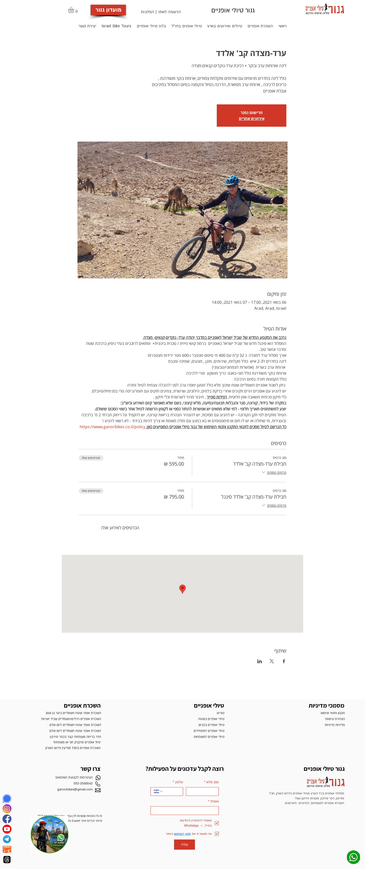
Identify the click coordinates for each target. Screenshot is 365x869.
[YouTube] (6, 829)
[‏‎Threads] (6, 859)
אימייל (213, 801)
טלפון (178, 782)
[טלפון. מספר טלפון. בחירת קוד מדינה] (158, 791)
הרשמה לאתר (169, 12)
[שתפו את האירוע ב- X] (271, 661)
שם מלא (211, 782)
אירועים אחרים (251, 118)
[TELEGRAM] (6, 839)
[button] (74, 10)
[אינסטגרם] (6, 808)
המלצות (147, 12)
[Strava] (6, 849)
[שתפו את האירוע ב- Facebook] (284, 661)
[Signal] (6, 798)
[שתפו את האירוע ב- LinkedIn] (259, 661)
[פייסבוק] (6, 818)
